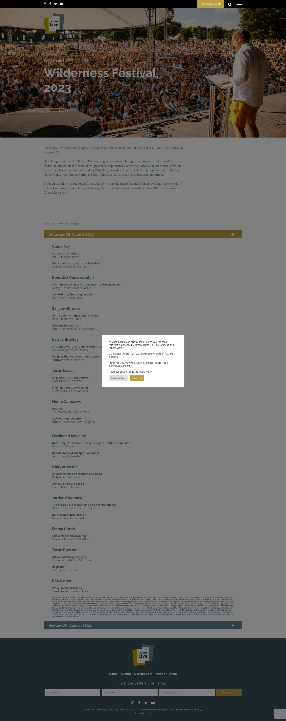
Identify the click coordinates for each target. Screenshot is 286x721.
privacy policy (127, 371)
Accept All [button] (137, 378)
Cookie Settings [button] (118, 378)
